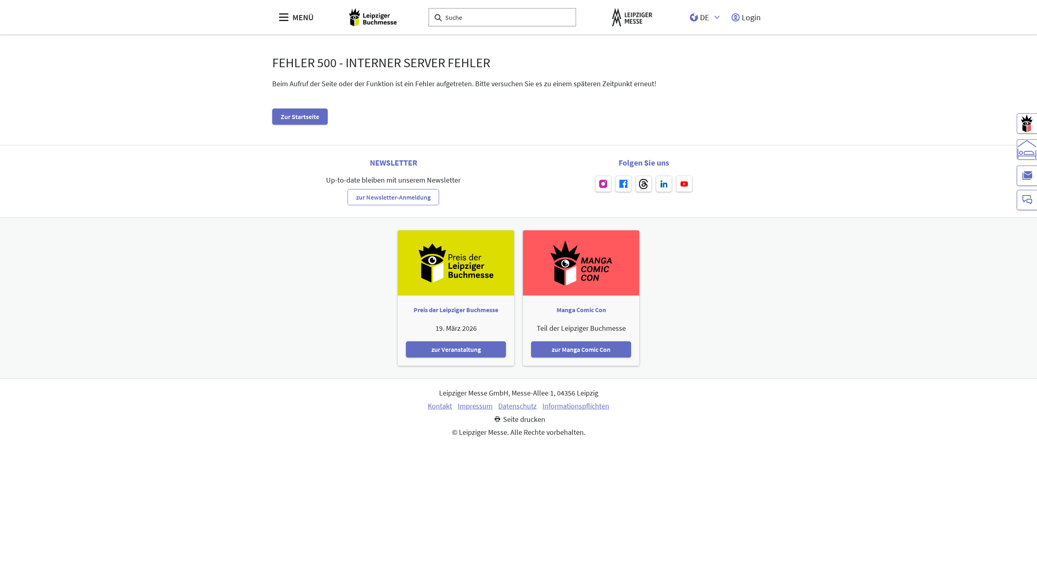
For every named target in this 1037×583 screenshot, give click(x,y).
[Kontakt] (1027, 200)
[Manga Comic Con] (1027, 123)
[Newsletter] (1027, 176)
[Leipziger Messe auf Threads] (644, 184)
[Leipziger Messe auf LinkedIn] (664, 184)
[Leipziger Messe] (632, 17)
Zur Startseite (300, 117)
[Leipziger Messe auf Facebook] (623, 184)
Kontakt (440, 406)
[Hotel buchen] (1027, 149)
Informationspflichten (575, 406)
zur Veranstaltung (456, 349)
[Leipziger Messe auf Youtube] (684, 184)
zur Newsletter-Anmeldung (393, 197)
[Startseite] (373, 17)
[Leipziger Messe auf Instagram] (603, 184)
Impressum (475, 406)
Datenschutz (517, 406)
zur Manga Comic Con (581, 349)
